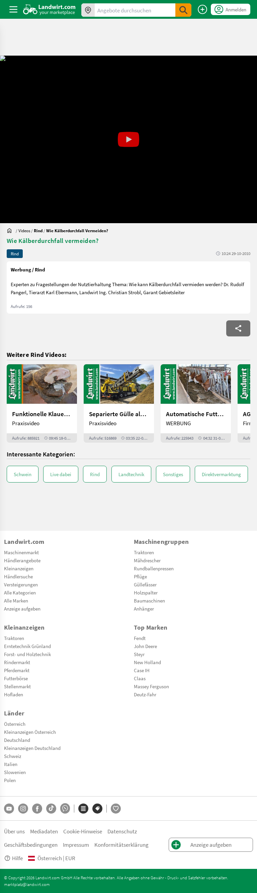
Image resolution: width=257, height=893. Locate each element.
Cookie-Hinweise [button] (82, 831)
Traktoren (144, 552)
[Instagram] (23, 809)
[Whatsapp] (65, 808)
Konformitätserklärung (121, 844)
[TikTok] (51, 809)
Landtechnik (131, 474)
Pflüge (140, 576)
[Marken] (97, 809)
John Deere (145, 646)
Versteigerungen (21, 584)
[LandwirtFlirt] (116, 809)
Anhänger (144, 608)
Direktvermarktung (221, 474)
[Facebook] (37, 809)
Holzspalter (146, 592)
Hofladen (13, 694)
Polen (10, 780)
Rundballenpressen (154, 568)
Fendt (140, 638)
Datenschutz (122, 831)
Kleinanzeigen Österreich (30, 731)
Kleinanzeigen (18, 568)
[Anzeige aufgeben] (202, 9)
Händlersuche (18, 576)
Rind (95, 474)
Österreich (14, 723)
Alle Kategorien (20, 592)
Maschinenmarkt (21, 552)
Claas (140, 678)
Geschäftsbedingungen (31, 844)
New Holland (147, 662)
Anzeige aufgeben (22, 608)
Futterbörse (16, 678)
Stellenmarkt (17, 686)
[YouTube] (9, 809)
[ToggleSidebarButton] (13, 9)
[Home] (49, 9)
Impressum (76, 844)
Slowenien (15, 772)
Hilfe (17, 858)
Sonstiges (173, 474)
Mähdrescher (147, 560)
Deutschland (17, 740)
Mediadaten (44, 831)
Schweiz (12, 756)
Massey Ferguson (151, 686)
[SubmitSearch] (183, 10)
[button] (128, 139)
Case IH (142, 670)
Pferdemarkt (16, 670)
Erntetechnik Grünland (27, 646)
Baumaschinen (149, 600)
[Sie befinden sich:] (11, 230)
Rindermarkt (17, 662)
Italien (10, 764)
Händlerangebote (22, 560)
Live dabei (60, 474)
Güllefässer (145, 584)
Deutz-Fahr (145, 694)
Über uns (14, 831)
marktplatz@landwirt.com (27, 884)
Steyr (139, 654)
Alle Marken (16, 600)
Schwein (22, 474)
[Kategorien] (83, 809)
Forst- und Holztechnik (27, 654)
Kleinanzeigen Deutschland (32, 748)
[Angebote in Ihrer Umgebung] (88, 10)
